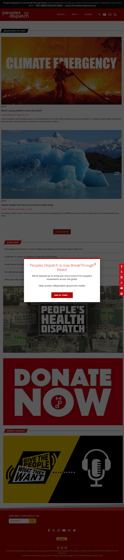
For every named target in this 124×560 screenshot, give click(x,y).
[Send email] (121, 288)
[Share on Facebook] (121, 266)
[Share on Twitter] (121, 271)
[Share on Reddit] (121, 277)
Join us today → (62, 295)
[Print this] (121, 293)
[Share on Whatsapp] (121, 282)
